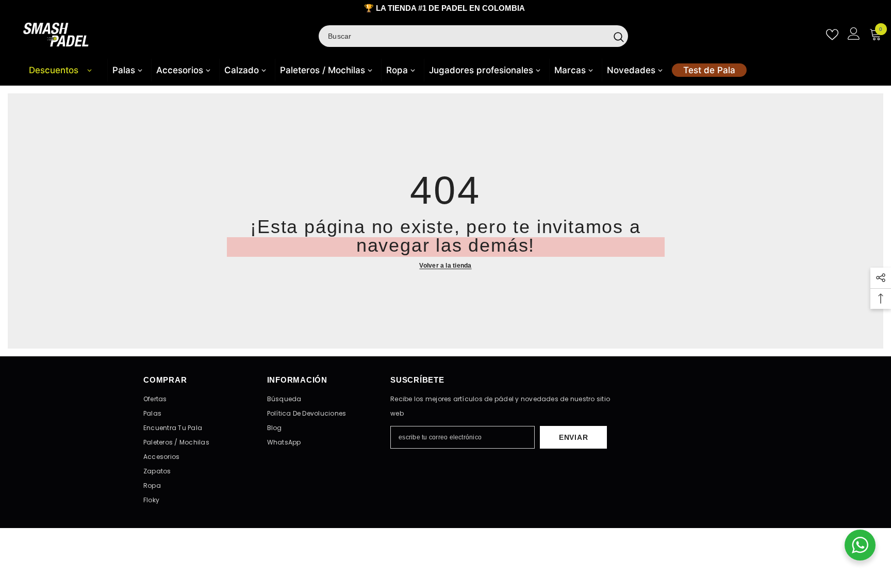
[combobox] (464, 36)
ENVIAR (573, 437)
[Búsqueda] (473, 36)
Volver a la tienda (445, 265)
